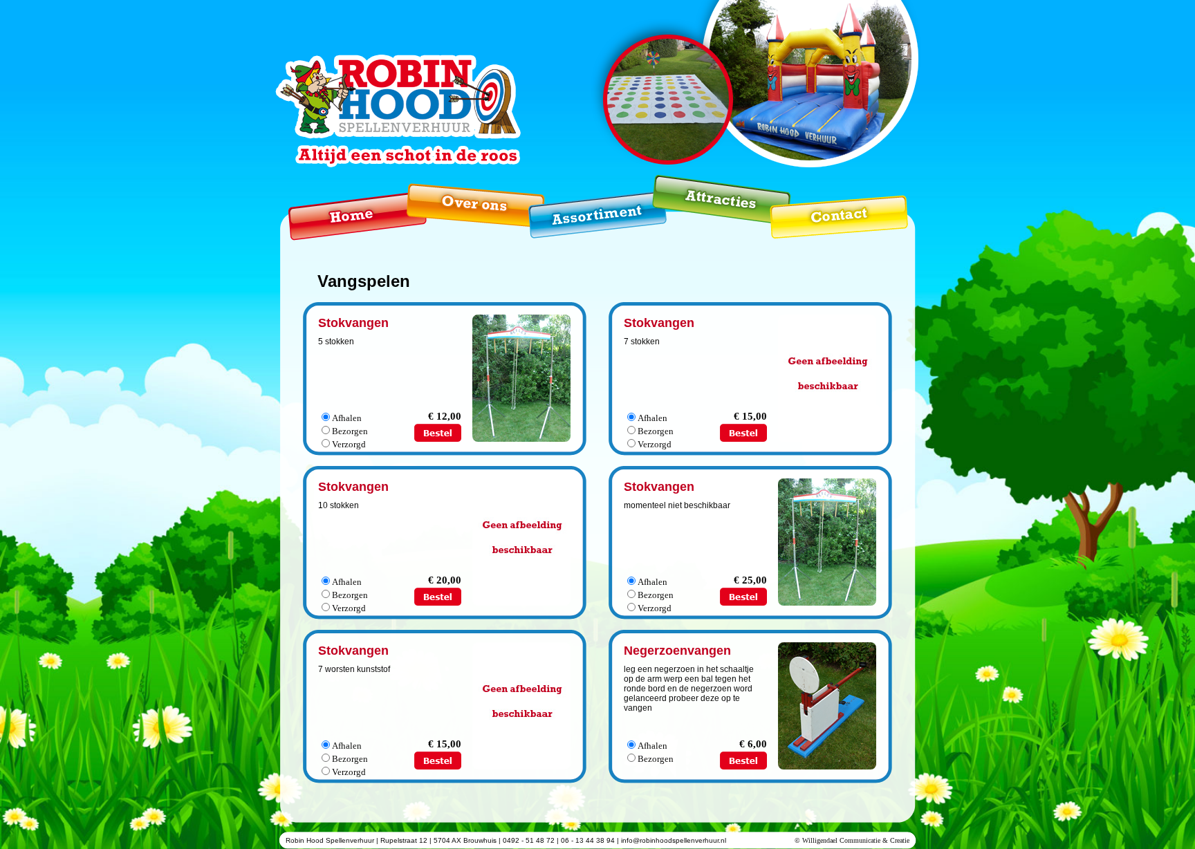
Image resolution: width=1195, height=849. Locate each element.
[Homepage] (346, 208)
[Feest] (709, 200)
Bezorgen (350, 431)
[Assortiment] (589, 208)
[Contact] (838, 208)
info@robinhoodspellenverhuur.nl (673, 840)
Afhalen (347, 418)
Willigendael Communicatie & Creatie (855, 840)
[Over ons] (466, 201)
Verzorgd (349, 444)
